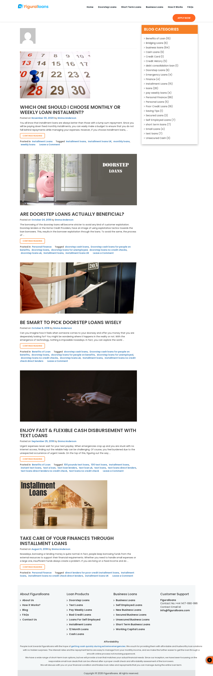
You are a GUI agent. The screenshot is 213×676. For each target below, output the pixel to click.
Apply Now (184, 18)
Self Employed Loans (158, 120)
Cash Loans (153, 52)
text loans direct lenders (122, 467)
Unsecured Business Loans (133, 619)
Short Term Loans (131, 7)
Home (90, 7)
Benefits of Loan (41, 351)
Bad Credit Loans (80, 615)
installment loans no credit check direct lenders (55, 575)
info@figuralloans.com (175, 610)
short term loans (156, 124)
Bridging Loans (154, 43)
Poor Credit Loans (156, 106)
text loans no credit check (84, 470)
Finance (150, 79)
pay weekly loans (156, 93)
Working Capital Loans (130, 629)
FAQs (190, 7)
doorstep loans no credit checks (108, 249)
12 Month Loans (79, 629)
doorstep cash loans (77, 246)
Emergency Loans (157, 74)
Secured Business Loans (131, 615)
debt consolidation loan (160, 65)
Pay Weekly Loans (80, 610)
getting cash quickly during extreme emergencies (98, 646)
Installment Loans (42, 141)
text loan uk (85, 467)
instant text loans (31, 467)
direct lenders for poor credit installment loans (92, 572)
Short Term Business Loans (133, 624)
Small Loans (153, 129)
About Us (28, 600)
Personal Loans (155, 102)
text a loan (49, 467)
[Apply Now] (198, 660)
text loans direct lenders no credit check (44, 470)
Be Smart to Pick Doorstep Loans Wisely (70, 322)
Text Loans (76, 605)
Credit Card (153, 56)
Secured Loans (155, 115)
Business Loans (154, 7)
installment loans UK (99, 141)
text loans (100, 467)
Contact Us (29, 619)
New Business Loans (128, 610)
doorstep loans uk (31, 253)
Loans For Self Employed (84, 619)
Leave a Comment (49, 144)
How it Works (175, 7)
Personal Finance (42, 246)
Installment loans (76, 141)
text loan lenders (67, 467)
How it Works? (31, 605)
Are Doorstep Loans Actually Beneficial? (72, 214)
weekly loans (28, 144)
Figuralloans (111, 673)
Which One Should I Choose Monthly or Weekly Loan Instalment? (70, 110)
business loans (154, 47)
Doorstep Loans (107, 7)
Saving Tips (152, 111)
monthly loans (121, 141)
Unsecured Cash (156, 138)
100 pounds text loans (76, 464)
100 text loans (99, 464)
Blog (25, 610)
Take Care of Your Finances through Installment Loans (67, 541)
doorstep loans (40, 249)
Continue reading (34, 136)
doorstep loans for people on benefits (73, 354)
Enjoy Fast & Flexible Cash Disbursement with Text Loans (78, 433)
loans (149, 88)
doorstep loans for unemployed (69, 249)
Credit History (154, 61)
